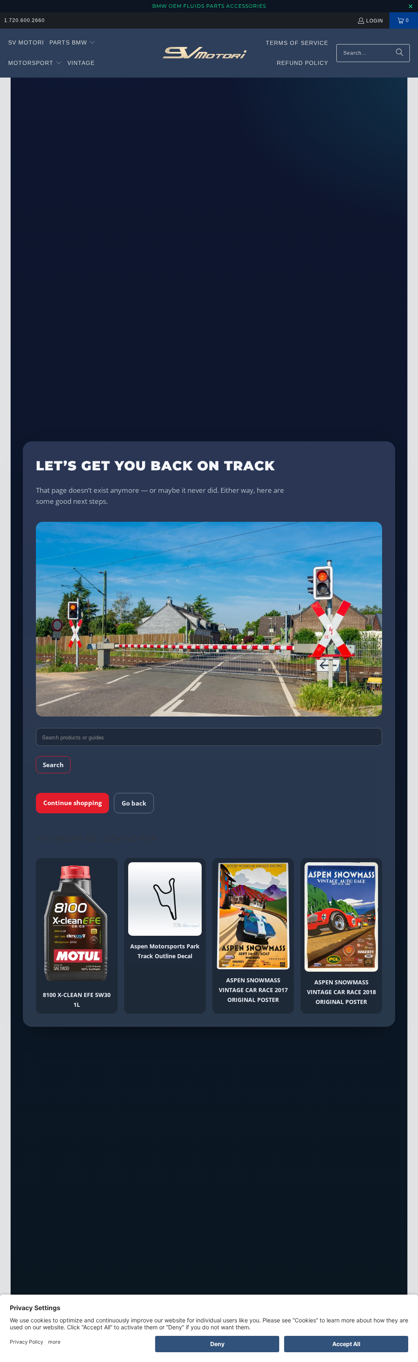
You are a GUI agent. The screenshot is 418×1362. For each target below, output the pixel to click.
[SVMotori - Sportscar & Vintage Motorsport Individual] (205, 53)
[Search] (399, 53)
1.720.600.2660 (24, 20)
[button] (72, 43)
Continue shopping (72, 803)
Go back (134, 803)
